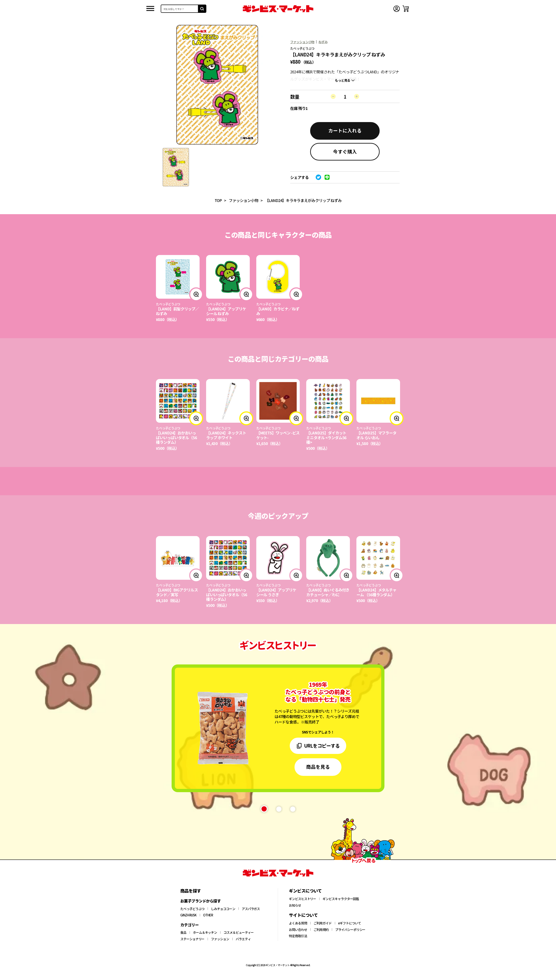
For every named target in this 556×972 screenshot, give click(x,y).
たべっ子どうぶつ (192, 909)
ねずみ (323, 42)
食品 (183, 932)
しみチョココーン (223, 909)
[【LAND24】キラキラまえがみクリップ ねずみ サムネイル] (175, 167)
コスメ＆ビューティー (238, 932)
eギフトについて (349, 923)
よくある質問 (298, 923)
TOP (218, 200)
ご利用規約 (321, 929)
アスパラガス (251, 909)
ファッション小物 (302, 42)
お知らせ (295, 905)
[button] (264, 808)
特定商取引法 (298, 936)
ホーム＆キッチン (205, 932)
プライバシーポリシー (350, 929)
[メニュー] (150, 9)
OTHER (208, 915)
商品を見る (318, 766)
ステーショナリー (192, 939)
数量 (294, 96)
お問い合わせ (298, 929)
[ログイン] (396, 9)
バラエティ (243, 939)
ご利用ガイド (323, 923)
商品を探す (190, 890)
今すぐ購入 (345, 151)
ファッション (220, 939)
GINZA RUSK (188, 915)
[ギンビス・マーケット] (278, 8)
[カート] (406, 9)
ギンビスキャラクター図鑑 (341, 899)
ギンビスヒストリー (302, 899)
